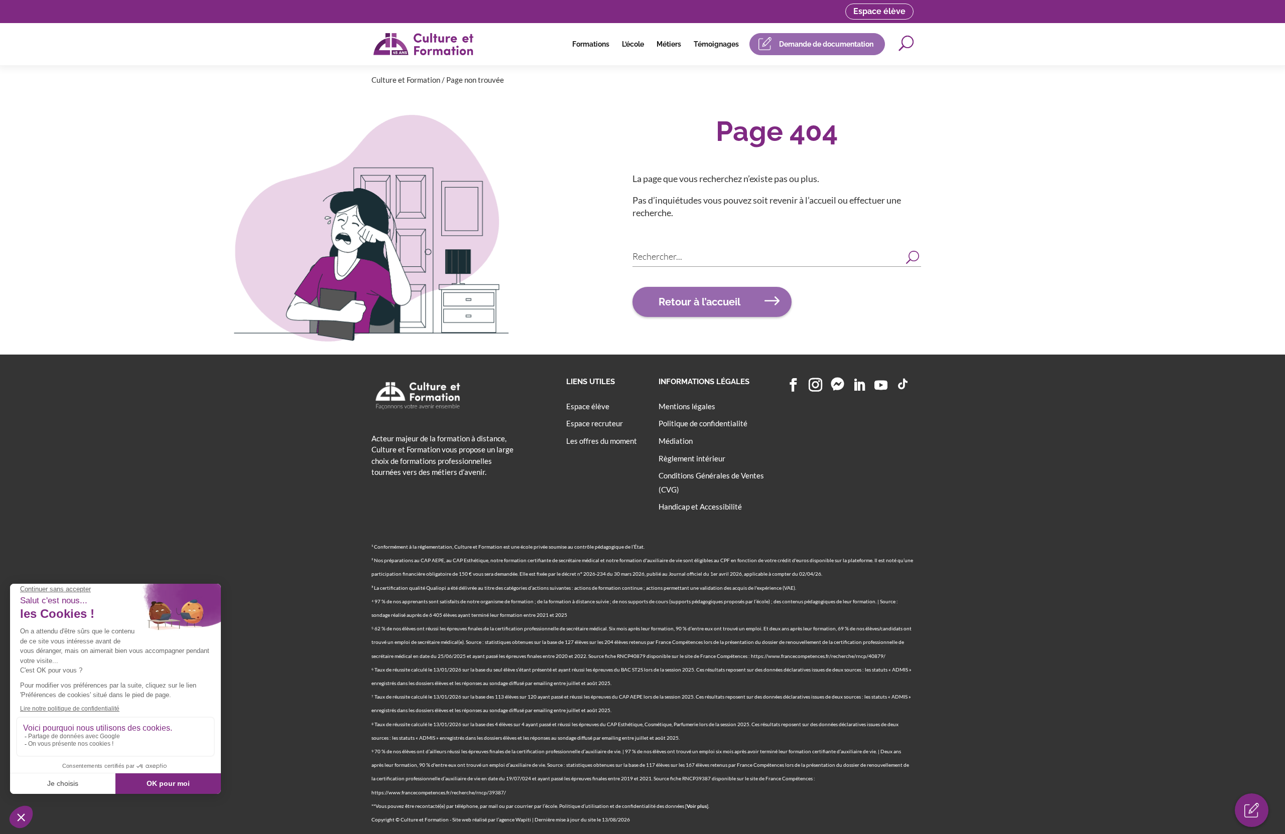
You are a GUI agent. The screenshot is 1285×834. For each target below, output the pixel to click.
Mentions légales (687, 406)
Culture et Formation (405, 79)
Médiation (676, 440)
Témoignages (716, 44)
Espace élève (879, 11)
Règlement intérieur (692, 458)
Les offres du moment (601, 440)
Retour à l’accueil (699, 302)
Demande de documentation (826, 44)
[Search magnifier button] (913, 256)
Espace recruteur (594, 423)
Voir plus (697, 806)
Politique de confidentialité (703, 423)
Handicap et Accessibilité (700, 506)
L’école (633, 44)
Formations (590, 44)
